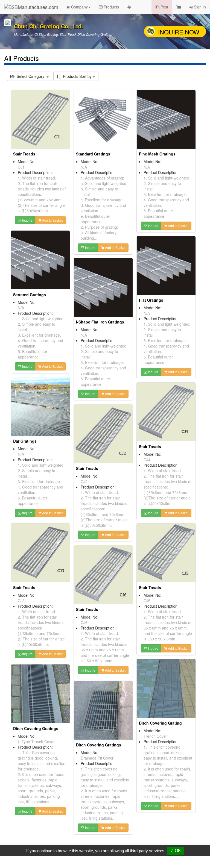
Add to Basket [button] (52, 220)
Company (79, 7)
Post (163, 7)
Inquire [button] (27, 220)
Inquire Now (178, 32)
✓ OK (175, 850)
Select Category (30, 76)
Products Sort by (77, 76)
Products (111, 7)
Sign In (199, 7)
